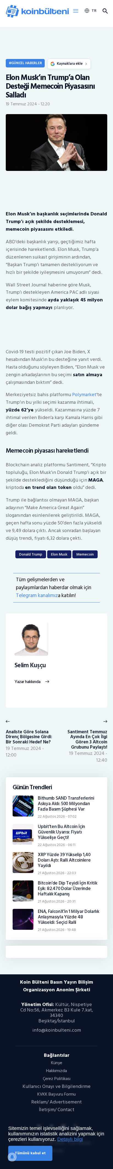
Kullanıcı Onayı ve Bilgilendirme (56, 1086)
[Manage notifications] (12, 1157)
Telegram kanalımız (37, 595)
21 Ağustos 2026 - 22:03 (57, 873)
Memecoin (85, 554)
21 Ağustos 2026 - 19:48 (57, 930)
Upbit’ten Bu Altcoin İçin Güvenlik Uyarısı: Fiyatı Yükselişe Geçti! (61, 832)
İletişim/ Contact (56, 1110)
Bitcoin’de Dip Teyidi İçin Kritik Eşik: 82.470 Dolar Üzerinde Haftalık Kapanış (67, 888)
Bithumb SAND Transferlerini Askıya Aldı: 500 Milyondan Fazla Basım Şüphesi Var (66, 804)
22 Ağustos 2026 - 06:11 (56, 845)
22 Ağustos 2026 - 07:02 (57, 816)
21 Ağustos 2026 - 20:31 (56, 901)
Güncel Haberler (26, 63)
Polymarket (84, 395)
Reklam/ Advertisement (56, 1102)
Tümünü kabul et (30, 1153)
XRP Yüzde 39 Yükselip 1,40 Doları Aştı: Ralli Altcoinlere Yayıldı (64, 860)
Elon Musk (59, 554)
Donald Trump (30, 554)
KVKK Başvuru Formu (56, 1094)
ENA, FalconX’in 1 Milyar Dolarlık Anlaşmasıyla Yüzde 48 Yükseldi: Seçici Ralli (68, 917)
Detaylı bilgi (70, 1139)
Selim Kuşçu (30, 665)
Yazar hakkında (28, 682)
